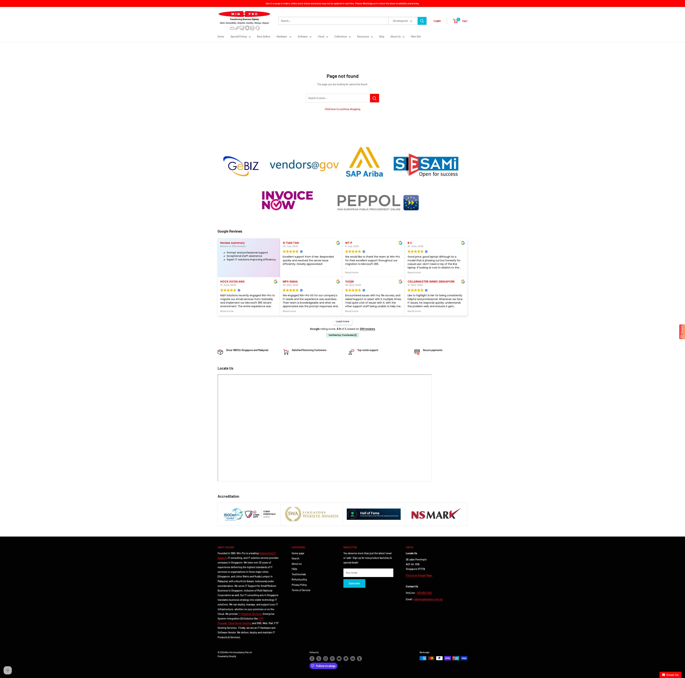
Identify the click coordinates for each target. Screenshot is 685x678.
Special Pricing (238, 36)
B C (410, 243)
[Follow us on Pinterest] (332, 658)
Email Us (672, 674)
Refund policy (299, 579)
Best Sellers (263, 36)
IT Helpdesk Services (250, 613)
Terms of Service (301, 590)
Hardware (282, 36)
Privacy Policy (299, 584)
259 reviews (367, 329)
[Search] (422, 21)
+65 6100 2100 (424, 592)
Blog (381, 36)
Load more (342, 321)
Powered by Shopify (227, 656)
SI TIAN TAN (291, 243)
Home (221, 36)
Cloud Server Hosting (240, 623)
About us (297, 563)
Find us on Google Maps (419, 575)
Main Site (416, 36)
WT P (348, 243)
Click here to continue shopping (342, 109)
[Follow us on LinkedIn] (352, 658)
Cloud (321, 36)
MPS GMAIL (290, 281)
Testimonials (299, 574)
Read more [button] (351, 272)
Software (303, 36)
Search (295, 558)
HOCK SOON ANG (232, 281)
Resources (363, 36)
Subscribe (354, 583)
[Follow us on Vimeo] (345, 658)
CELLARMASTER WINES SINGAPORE (431, 281)
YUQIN (349, 281)
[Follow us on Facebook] (311, 658)
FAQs (294, 568)
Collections (340, 36)
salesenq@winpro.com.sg (428, 599)
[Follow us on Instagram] (325, 658)
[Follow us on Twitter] (318, 658)
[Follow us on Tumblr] (359, 658)
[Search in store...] (374, 98)
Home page (298, 553)
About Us (395, 36)
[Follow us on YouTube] (339, 658)
